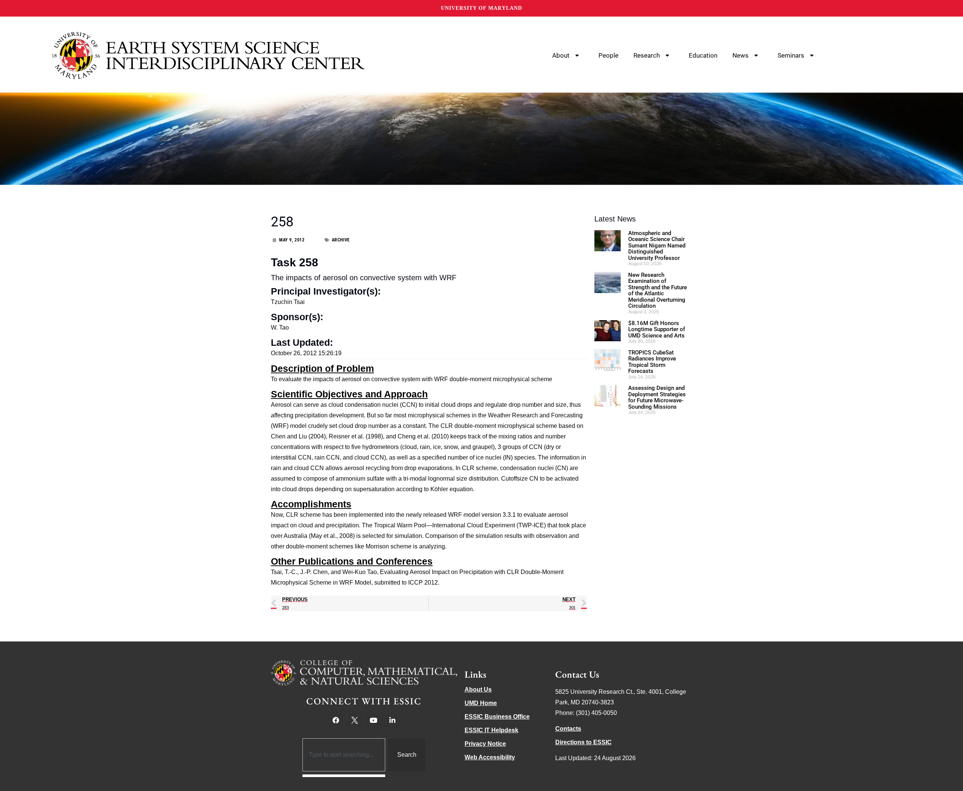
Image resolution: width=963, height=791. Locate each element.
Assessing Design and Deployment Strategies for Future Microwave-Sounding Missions (657, 397)
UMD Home (481, 703)
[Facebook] (336, 720)
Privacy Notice (485, 744)
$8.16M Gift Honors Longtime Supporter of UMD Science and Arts (656, 329)
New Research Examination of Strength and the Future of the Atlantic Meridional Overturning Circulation (657, 291)
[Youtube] (373, 720)
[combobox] (344, 754)
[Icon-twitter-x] (355, 720)
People (608, 55)
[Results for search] (344, 775)
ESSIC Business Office (497, 716)
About (561, 55)
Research (646, 55)
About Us (478, 689)
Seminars (791, 55)
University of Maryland (481, 8)
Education (703, 55)
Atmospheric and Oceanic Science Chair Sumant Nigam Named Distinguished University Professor (656, 245)
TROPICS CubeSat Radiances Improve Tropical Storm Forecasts (652, 362)
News (740, 55)
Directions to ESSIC (583, 742)
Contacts (568, 728)
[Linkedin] (392, 720)
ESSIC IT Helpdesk (491, 730)
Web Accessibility (490, 757)
